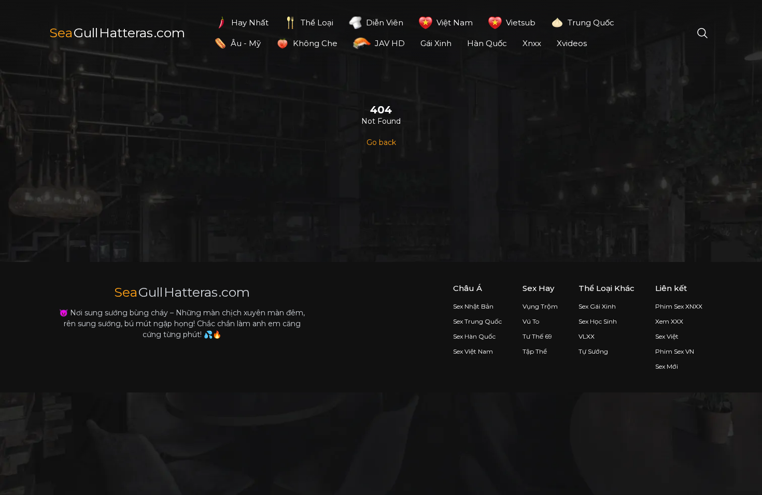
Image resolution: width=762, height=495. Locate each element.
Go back (381, 142)
